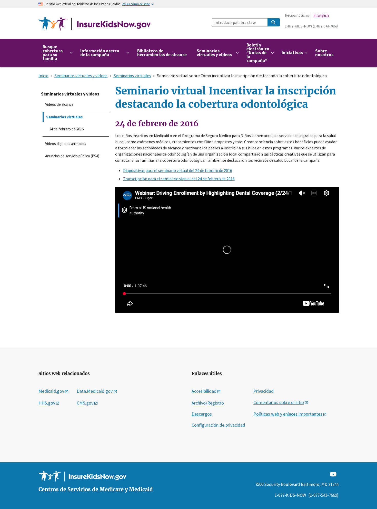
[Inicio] (94, 24)
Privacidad (263, 391)
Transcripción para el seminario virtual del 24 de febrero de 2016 (179, 178)
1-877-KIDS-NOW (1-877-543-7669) (312, 26)
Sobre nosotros (324, 52)
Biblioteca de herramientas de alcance (162, 52)
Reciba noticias (297, 15)
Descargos (202, 414)
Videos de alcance (59, 104)
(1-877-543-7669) (323, 495)
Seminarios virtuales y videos (70, 94)
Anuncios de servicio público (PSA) (72, 155)
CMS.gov (85, 403)
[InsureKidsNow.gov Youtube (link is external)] (333, 474)
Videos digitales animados (65, 143)
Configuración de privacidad (218, 425)
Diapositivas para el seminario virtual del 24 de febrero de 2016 (177, 170)
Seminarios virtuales (64, 116)
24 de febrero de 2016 (66, 129)
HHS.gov (46, 403)
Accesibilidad (204, 391)
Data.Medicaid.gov (95, 391)
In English (321, 15)
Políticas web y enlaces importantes (287, 414)
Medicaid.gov (51, 391)
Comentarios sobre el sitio (278, 402)
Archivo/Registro (208, 403)
